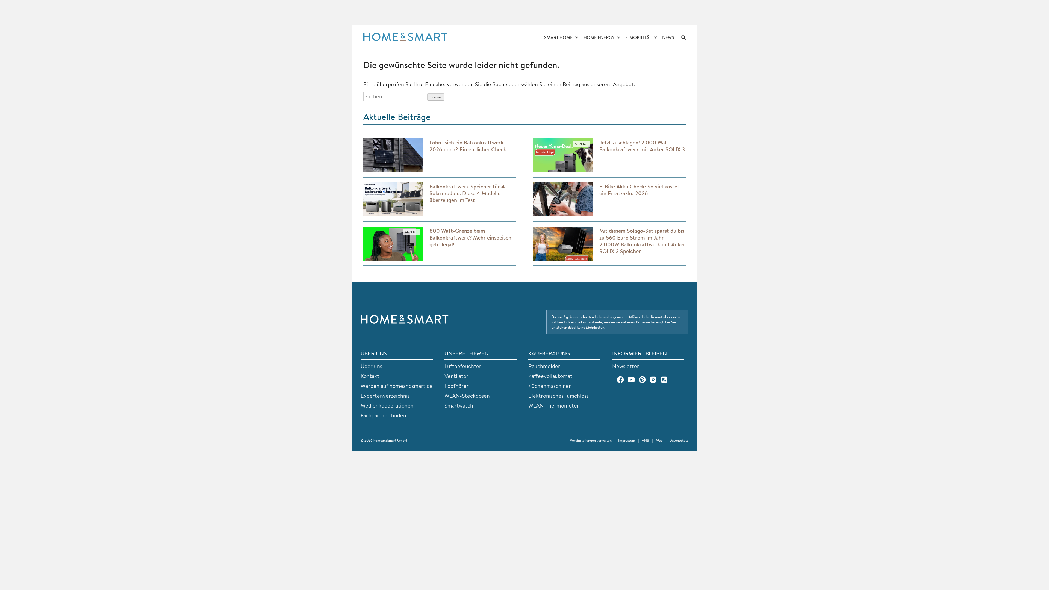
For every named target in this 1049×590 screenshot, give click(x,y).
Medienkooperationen (387, 405)
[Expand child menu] (577, 38)
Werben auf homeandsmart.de (397, 386)
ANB (645, 440)
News (668, 37)
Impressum (626, 440)
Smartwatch (458, 405)
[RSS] (664, 380)
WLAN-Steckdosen (467, 395)
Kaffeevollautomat (550, 376)
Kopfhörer (456, 386)
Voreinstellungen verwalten (591, 440)
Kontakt (370, 376)
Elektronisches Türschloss (558, 395)
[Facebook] (620, 380)
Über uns (371, 366)
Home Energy (599, 37)
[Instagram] (653, 380)
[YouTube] (631, 380)
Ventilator (456, 376)
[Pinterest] (642, 380)
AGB (659, 440)
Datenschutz (678, 440)
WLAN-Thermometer (553, 405)
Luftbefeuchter (462, 366)
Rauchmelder (544, 366)
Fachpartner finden (383, 415)
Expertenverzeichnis (385, 395)
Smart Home (558, 37)
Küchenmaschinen (550, 386)
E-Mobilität (638, 37)
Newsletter (625, 366)
